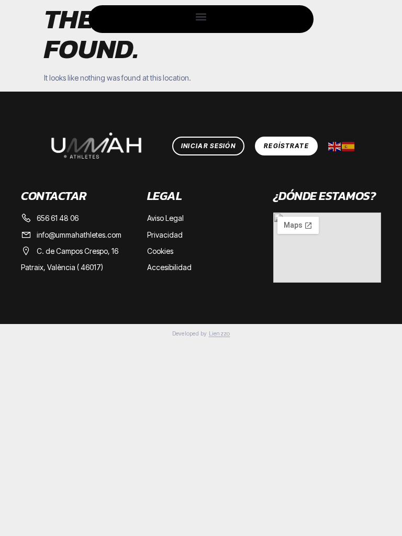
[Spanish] (348, 145)
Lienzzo (219, 333)
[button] (200, 16)
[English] (335, 145)
